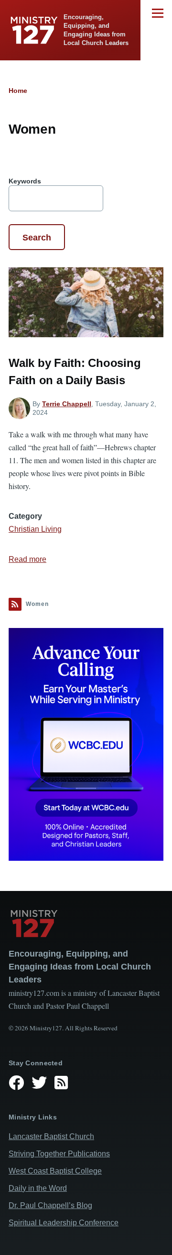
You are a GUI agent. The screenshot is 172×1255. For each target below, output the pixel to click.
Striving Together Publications (59, 1154)
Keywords (25, 181)
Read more (27, 559)
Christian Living (35, 529)
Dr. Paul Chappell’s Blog (50, 1205)
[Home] (86, 923)
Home (18, 90)
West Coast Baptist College (55, 1171)
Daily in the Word (38, 1188)
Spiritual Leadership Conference (63, 1223)
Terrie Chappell (66, 404)
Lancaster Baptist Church (51, 1136)
